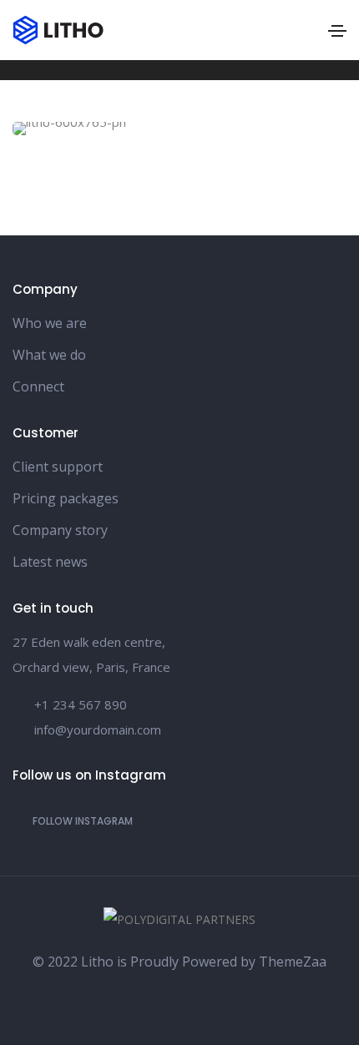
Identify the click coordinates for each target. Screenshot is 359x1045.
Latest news (50, 562)
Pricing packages (66, 498)
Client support (58, 466)
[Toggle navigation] (337, 31)
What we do (49, 355)
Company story (60, 530)
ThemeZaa (292, 961)
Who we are (50, 323)
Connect (38, 386)
